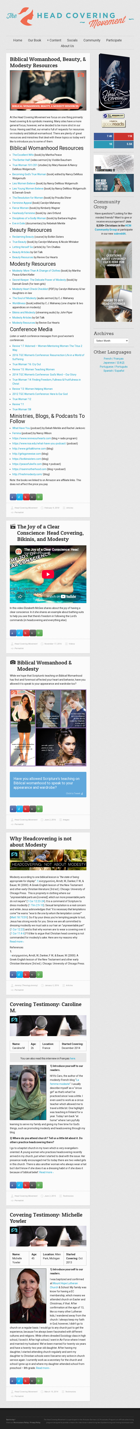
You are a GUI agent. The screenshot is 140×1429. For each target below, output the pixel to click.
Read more (16, 941)
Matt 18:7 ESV (19, 917)
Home (17, 40)
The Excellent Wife (23, 154)
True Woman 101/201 (25, 165)
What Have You (21, 428)
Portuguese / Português (114, 366)
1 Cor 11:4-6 (18, 933)
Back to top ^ (10, 1420)
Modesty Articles (22, 317)
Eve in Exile (18, 223)
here (72, 1058)
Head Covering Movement (26, 508)
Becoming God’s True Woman (29, 174)
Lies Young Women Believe (27, 188)
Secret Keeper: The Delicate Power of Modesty (39, 279)
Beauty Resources (22, 257)
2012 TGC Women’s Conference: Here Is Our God (40, 394)
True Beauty (19, 241)
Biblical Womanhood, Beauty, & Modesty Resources (48, 62)
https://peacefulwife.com (27, 464)
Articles (69, 508)
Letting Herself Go (22, 247)
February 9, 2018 (51, 508)
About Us (67, 46)
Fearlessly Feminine (23, 213)
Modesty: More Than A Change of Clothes (36, 270)
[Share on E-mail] (33, 497)
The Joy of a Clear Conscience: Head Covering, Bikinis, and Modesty (50, 532)
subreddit (120, 233)
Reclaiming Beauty (23, 236)
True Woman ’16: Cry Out (26, 364)
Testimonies (68, 1196)
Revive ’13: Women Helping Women (32, 388)
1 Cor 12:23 (17, 929)
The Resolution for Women (27, 197)
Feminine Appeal (22, 202)
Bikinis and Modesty (23, 312)
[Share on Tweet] (19, 497)
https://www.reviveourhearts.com (31, 438)
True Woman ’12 (21, 399)
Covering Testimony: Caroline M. (45, 1007)
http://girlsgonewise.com (26, 453)
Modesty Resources (23, 322)
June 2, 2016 (50, 820)
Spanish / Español (114, 370)
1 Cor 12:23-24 (36, 901)
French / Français (114, 358)
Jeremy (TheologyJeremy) (26, 985)
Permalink (19, 512)
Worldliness (19, 303)
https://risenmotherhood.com (29, 469)
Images (66, 820)
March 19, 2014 (51, 1392)
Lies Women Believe (23, 183)
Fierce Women (20, 208)
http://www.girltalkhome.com (29, 448)
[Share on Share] (13, 497)
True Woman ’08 (21, 409)
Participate (114, 40)
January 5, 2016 (52, 985)
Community (91, 40)
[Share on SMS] (39, 497)
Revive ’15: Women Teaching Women (33, 369)
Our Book (34, 40)
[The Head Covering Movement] (70, 17)
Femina (16, 433)
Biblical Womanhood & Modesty (44, 665)
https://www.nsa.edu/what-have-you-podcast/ (39, 443)
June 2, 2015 (50, 1196)
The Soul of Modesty (24, 298)
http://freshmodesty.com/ (27, 474)
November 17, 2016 (53, 644)
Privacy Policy (35, 1423)
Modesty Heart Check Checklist (30, 289)
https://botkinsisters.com (26, 458)
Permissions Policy (21, 1423)
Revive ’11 (18, 404)
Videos (72, 644)
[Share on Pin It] (26, 497)
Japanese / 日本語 (114, 362)
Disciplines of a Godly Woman (29, 218)
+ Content (54, 40)
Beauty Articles (21, 252)
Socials (72, 40)
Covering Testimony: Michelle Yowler (46, 1217)
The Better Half (21, 160)
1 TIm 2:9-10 (36, 905)
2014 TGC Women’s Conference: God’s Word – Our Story (44, 374)
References (16, 947)
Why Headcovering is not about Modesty (41, 841)
